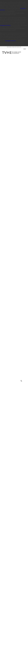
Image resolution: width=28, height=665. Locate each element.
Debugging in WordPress (5, 25)
